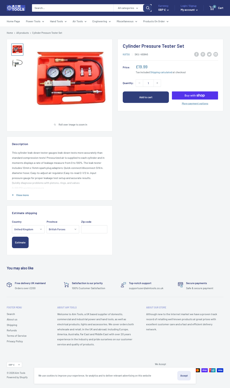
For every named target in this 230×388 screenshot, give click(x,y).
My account (188, 9)
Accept (184, 375)
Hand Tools (56, 21)
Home (10, 32)
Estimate (20, 242)
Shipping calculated (161, 72)
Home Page (13, 21)
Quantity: (128, 83)
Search (11, 313)
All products (22, 32)
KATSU (126, 54)
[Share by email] (215, 54)
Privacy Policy (15, 341)
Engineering (99, 21)
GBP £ (11, 364)
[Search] (147, 8)
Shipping (12, 324)
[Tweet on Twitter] (209, 54)
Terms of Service (17, 335)
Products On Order (154, 21)
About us (12, 319)
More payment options (195, 103)
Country (17, 221)
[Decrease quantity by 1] (139, 83)
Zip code (86, 221)
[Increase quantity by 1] (157, 83)
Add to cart (145, 97)
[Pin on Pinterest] (203, 54)
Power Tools (33, 21)
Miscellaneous (125, 21)
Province (52, 221)
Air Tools (78, 21)
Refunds (12, 330)
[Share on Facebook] (196, 54)
